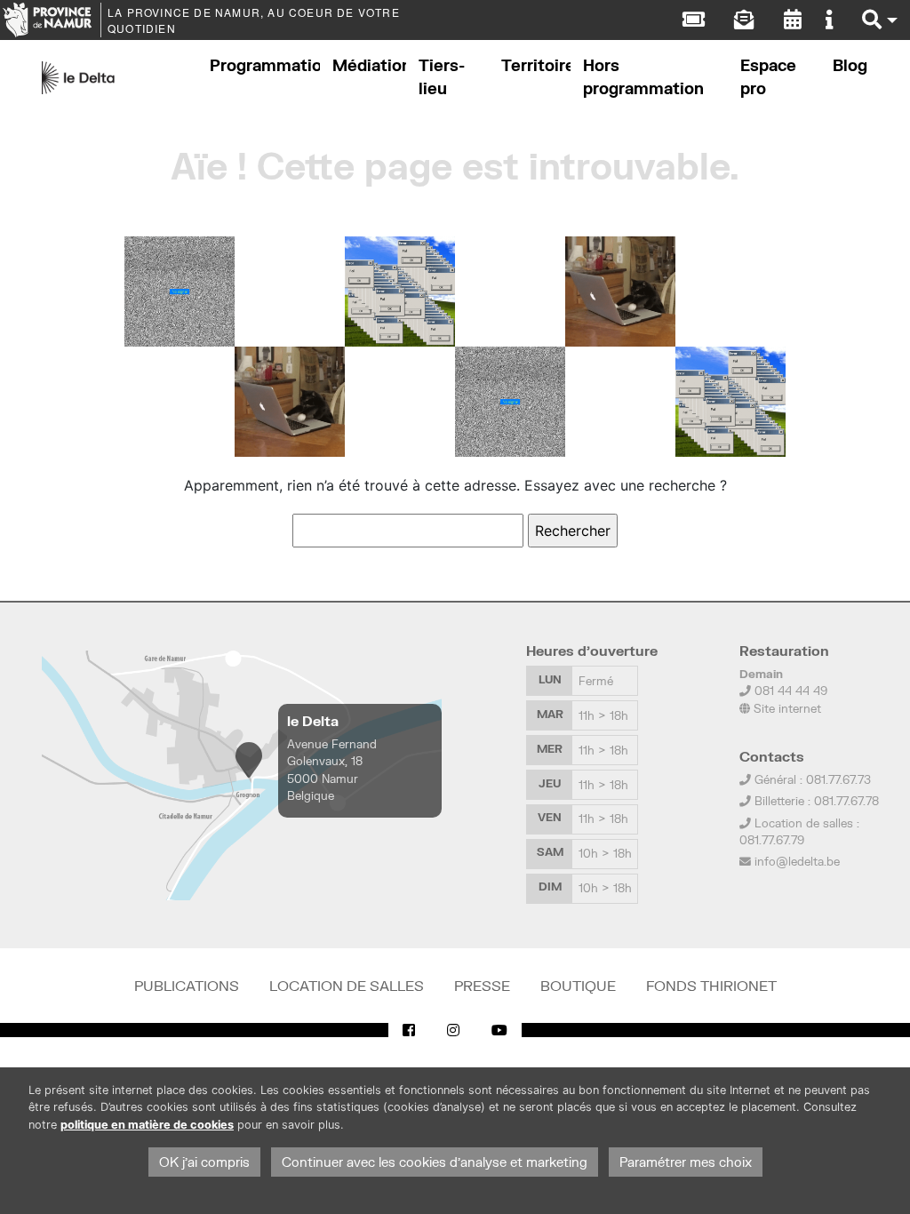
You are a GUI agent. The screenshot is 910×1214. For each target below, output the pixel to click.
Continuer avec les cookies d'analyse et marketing (434, 1162)
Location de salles (346, 985)
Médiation (369, 65)
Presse (482, 985)
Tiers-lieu (442, 77)
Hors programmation (643, 77)
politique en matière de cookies (147, 1124)
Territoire (536, 65)
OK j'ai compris (204, 1162)
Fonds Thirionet (711, 985)
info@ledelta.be (797, 861)
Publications (186, 985)
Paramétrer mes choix (685, 1162)
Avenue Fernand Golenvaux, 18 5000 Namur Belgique (332, 770)
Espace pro (768, 77)
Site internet (785, 708)
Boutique (578, 985)
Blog (850, 65)
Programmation (265, 65)
